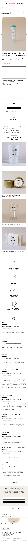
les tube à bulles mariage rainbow (13, 358)
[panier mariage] (25, 7)
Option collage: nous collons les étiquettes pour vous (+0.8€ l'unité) (13, 84)
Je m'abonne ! (14, 502)
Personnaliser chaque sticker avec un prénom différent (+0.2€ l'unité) (13, 81)
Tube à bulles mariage (14, 12)
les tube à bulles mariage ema (12, 326)
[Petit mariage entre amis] (14, 3)
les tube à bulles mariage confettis (13, 373)
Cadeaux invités (5, 12)
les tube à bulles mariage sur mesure (13, 436)
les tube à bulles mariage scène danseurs (14, 418)
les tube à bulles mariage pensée (13, 466)
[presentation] (1, 34)
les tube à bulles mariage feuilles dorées (14, 451)
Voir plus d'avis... (14, 482)
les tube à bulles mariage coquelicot (13, 343)
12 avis (24, 55)
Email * (4, 496)
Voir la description (6, 55)
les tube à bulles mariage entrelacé (13, 399)
